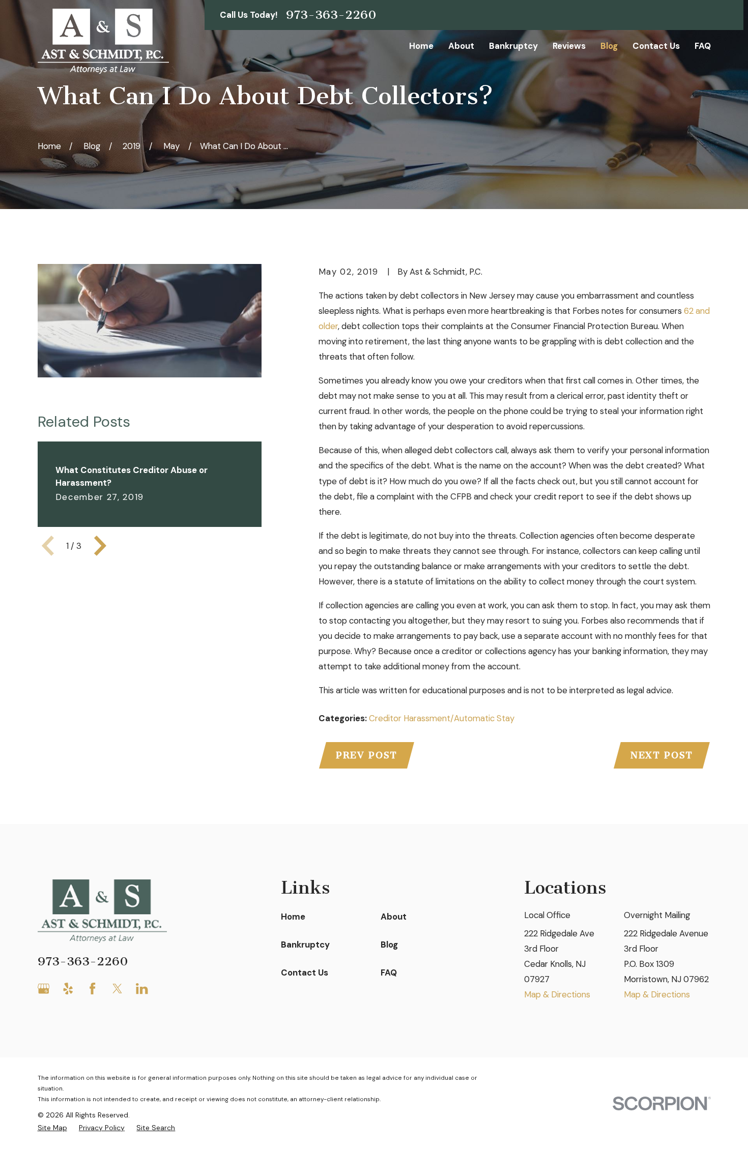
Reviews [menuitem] (569, 45)
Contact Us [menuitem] (656, 45)
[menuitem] (52, 1128)
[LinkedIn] (142, 988)
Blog (389, 944)
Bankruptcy (305, 944)
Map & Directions (557, 994)
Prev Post (366, 755)
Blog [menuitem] (609, 45)
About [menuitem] (461, 45)
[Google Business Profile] (43, 988)
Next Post (661, 755)
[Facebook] (92, 988)
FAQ (389, 972)
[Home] (103, 41)
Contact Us (304, 972)
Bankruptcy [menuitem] (513, 45)
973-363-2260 (331, 14)
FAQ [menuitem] (703, 45)
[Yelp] (68, 988)
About (394, 916)
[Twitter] (117, 988)
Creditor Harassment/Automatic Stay (441, 718)
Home (293, 916)
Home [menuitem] (421, 45)
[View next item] (100, 546)
